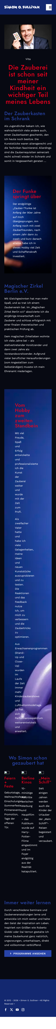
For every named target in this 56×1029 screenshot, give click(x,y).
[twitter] (11, 1009)
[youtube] (17, 1009)
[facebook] (5, 1009)
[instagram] (23, 1009)
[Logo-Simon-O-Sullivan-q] (21, 6)
